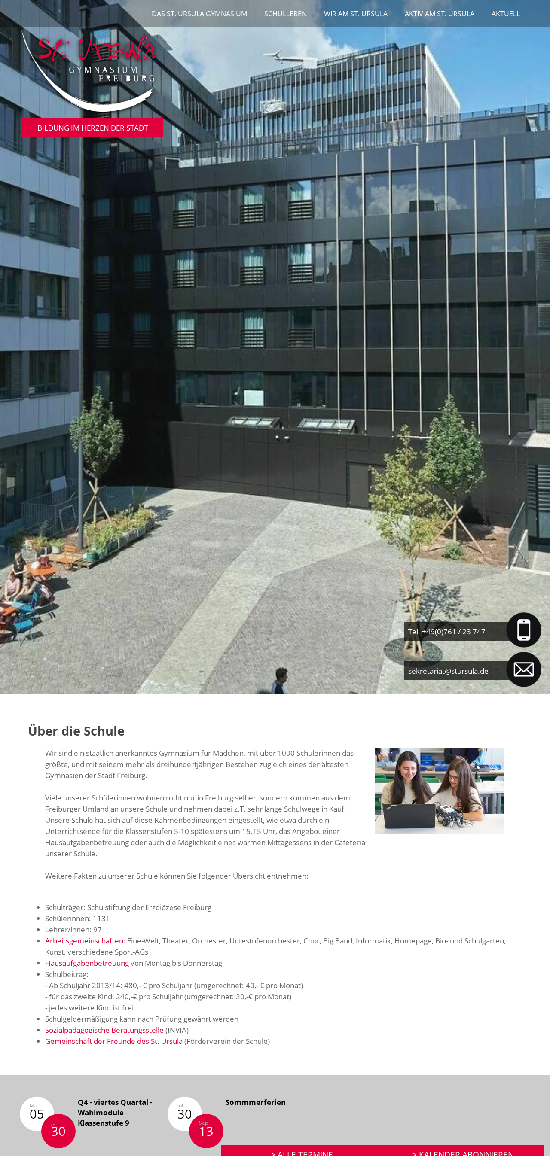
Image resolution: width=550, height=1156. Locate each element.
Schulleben (285, 13)
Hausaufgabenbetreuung (87, 963)
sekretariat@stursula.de (448, 671)
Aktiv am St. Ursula (439, 13)
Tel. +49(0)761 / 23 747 (447, 631)
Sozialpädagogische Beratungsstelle (104, 1030)
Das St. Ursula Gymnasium (199, 13)
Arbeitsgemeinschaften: (85, 940)
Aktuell (506, 13)
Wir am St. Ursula (356, 13)
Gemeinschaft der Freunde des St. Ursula (114, 1041)
